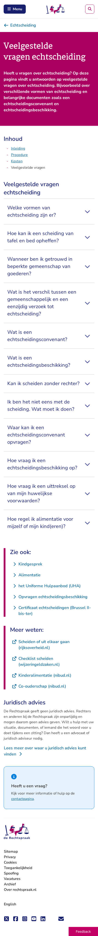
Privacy (10, 856)
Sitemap (11, 851)
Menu (17, 9)
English (10, 904)
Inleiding (18, 148)
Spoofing (11, 873)
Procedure (19, 154)
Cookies (10, 862)
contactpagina (22, 798)
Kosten (17, 161)
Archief (10, 884)
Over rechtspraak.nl (20, 889)
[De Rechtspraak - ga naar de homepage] (17, 832)
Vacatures (12, 879)
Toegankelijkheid (18, 867)
